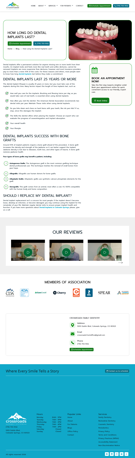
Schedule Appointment (99, 6)
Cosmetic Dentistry (106, 424)
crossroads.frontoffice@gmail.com (91, 335)
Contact (71, 435)
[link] (107, 454)
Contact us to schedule (117, 371)
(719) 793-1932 (121, 6)
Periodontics (103, 428)
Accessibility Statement (107, 442)
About (70, 421)
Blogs (70, 428)
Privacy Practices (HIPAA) (108, 438)
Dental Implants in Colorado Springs (54, 207)
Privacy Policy (104, 431)
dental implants (25, 74)
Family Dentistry (104, 417)
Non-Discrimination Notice (109, 445)
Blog (17, 49)
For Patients (72, 424)
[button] (42, 6)
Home (10, 49)
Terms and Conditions (107, 435)
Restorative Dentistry (106, 421)
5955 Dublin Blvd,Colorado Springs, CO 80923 (17, 431)
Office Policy (73, 431)
